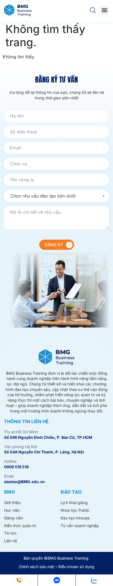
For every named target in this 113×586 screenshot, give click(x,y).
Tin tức (10, 533)
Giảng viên (13, 518)
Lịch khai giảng (74, 502)
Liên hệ (10, 540)
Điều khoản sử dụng (76, 566)
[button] (104, 10)
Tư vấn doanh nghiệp (80, 525)
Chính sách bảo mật (36, 566)
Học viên (12, 510)
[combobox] (56, 196)
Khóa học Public (75, 510)
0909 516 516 (16, 466)
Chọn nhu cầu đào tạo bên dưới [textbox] (43, 196)
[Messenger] (56, 580)
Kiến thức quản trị (20, 525)
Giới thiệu (12, 502)
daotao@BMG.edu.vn (24, 481)
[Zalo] (94, 580)
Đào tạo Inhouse (75, 518)
